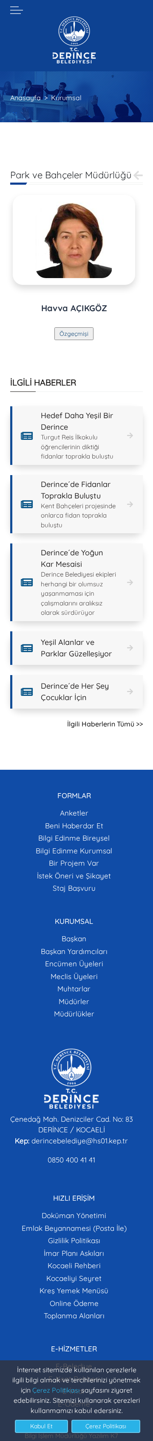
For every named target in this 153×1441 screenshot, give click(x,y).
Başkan (74, 938)
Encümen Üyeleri (74, 963)
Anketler (74, 812)
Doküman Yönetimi (74, 1215)
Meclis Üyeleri (74, 976)
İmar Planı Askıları (74, 1253)
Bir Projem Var (74, 862)
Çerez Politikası (55, 1390)
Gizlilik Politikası (74, 1240)
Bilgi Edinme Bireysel (74, 837)
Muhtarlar (74, 988)
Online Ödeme (74, 1303)
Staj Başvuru (74, 888)
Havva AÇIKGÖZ (74, 308)
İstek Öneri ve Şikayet (74, 875)
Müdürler (74, 1001)
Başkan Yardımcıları (74, 951)
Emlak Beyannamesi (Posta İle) (74, 1228)
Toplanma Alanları (74, 1315)
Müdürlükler (74, 1013)
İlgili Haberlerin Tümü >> (105, 724)
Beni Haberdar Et (74, 825)
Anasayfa (25, 97)
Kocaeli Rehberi (74, 1265)
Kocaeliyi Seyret (74, 1278)
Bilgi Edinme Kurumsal (74, 850)
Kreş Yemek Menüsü (74, 1290)
